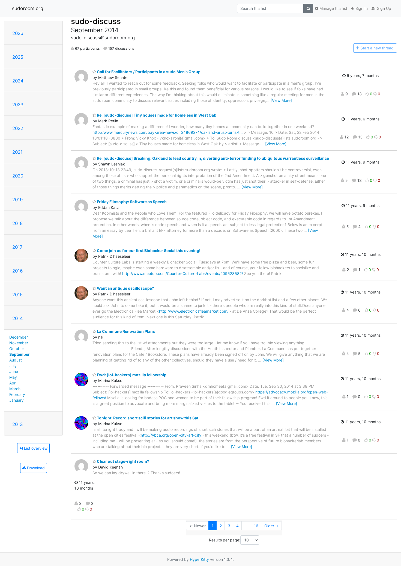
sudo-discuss (96, 21)
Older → (271, 525)
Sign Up (383, 8)
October (16, 348)
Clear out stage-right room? (122, 461)
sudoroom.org (27, 8)
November (18, 342)
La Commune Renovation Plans (125, 331)
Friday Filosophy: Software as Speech (131, 201)
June (13, 371)
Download (35, 468)
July (13, 365)
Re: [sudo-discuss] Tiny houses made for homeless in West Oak (156, 115)
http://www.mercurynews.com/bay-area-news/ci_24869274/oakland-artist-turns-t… (167, 132)
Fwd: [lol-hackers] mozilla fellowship (131, 374)
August (15, 360)
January (16, 400)
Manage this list (332, 8)
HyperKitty (199, 559)
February (17, 394)
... (246, 525)
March (14, 388)
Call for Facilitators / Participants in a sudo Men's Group (148, 71)
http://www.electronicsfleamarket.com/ (194, 311)
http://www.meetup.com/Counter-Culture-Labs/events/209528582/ (182, 273)
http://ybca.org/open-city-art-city (171, 435)
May (13, 377)
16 (256, 525)
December (18, 337)
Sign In (361, 8)
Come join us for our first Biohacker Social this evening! (148, 250)
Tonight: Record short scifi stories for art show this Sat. (147, 418)
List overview (35, 448)
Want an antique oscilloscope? (125, 288)
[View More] (281, 100)
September (19, 354)
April (13, 383)
